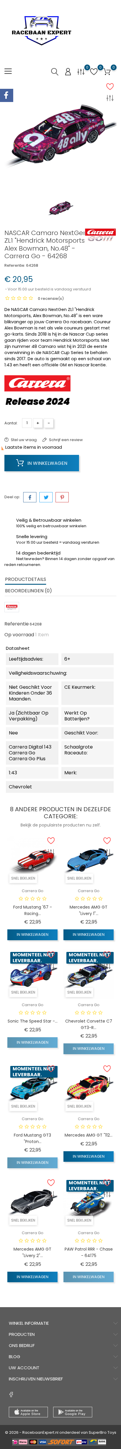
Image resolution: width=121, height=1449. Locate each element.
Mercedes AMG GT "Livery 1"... (88, 910)
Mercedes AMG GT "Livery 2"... (32, 1252)
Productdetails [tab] (25, 579)
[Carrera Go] (100, 235)
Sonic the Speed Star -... (33, 1021)
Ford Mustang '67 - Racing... (32, 910)
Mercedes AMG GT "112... (88, 1135)
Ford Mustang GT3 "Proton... (32, 1138)
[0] (81, 71)
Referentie (16, 624)
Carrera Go (32, 891)
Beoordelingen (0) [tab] (28, 590)
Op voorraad (19, 635)
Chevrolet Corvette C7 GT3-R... (88, 1024)
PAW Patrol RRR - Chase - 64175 (89, 1252)
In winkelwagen (46, 463)
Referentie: (14, 265)
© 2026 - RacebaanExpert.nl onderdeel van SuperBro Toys (60, 1432)
